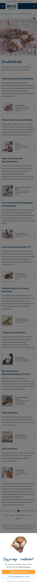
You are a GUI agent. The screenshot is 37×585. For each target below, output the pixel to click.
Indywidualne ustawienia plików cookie (18, 581)
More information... (25, 567)
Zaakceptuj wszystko (18, 572)
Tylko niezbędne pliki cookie (18, 577)
